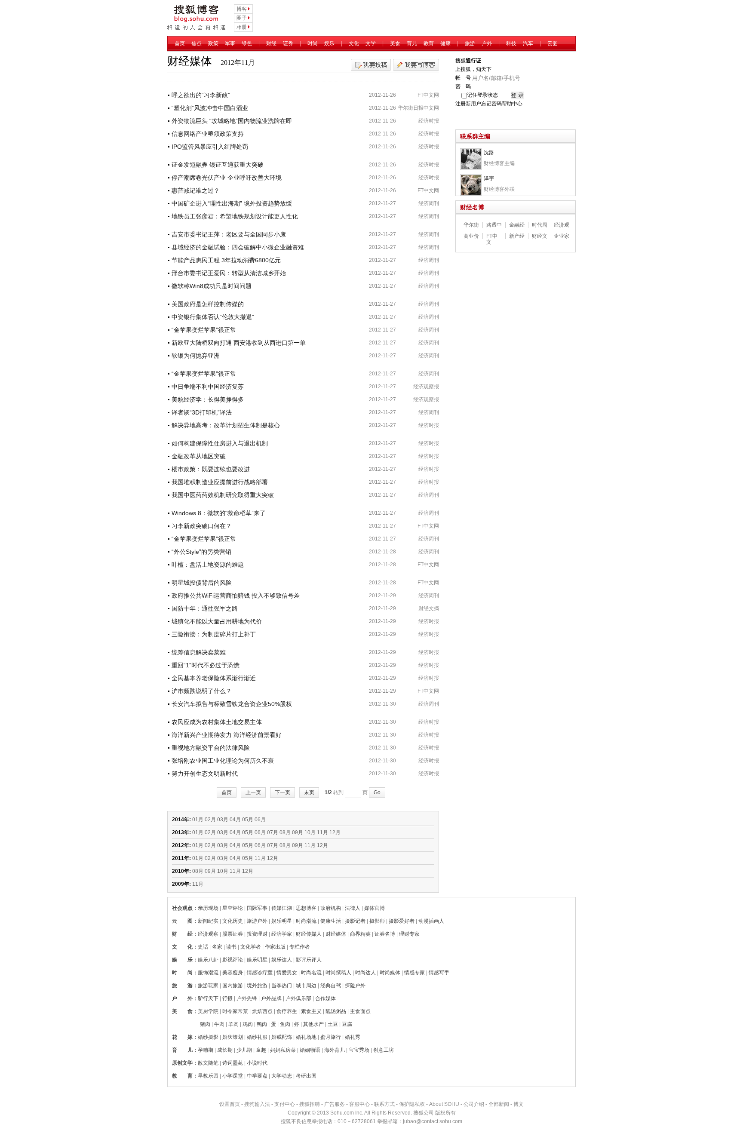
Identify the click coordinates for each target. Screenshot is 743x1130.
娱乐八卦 (208, 960)
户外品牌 (271, 998)
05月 (247, 820)
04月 (235, 820)
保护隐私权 (412, 1104)
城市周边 (306, 986)
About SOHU (444, 1104)
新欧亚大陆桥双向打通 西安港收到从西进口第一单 (239, 342)
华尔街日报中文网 (418, 108)
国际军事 (257, 908)
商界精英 (360, 934)
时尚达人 (365, 973)
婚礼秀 (352, 1037)
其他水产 (313, 1024)
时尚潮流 (306, 921)
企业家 (561, 236)
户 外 (182, 998)
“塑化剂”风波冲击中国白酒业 (210, 107)
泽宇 (489, 178)
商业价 (471, 236)
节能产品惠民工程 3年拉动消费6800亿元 (226, 260)
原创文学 (182, 1063)
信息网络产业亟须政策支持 (208, 133)
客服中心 (359, 1104)
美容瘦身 (232, 973)
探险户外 (355, 986)
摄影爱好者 (401, 921)
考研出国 (306, 1076)
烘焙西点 (262, 1011)
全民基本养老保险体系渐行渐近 (214, 678)
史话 (203, 947)
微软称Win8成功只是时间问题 (212, 285)
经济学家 (281, 934)
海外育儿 (334, 1050)
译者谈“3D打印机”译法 (202, 412)
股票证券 (232, 934)
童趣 (261, 1050)
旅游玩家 (208, 986)
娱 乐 (182, 960)
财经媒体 (335, 934)
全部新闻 (498, 1104)
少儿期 (244, 1050)
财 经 (182, 934)
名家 (217, 947)
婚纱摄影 (208, 1037)
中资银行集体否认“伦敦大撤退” (213, 316)
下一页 (282, 792)
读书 (231, 947)
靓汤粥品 (335, 1011)
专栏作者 (299, 947)
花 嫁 (182, 1037)
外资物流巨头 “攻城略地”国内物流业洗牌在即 (232, 120)
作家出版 (275, 947)
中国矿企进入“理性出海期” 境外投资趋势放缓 (232, 203)
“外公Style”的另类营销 (201, 551)
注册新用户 (468, 104)
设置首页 (229, 1104)
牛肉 (219, 1024)
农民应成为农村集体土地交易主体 (217, 722)
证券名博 (385, 934)
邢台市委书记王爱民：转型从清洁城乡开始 (229, 273)
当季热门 (281, 986)
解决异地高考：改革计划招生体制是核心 (226, 425)
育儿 (412, 43)
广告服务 (334, 1104)
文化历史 (232, 921)
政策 (213, 43)
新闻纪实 (208, 921)
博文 (518, 1104)
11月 (322, 832)
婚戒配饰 (281, 1037)
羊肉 (233, 1024)
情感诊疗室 (260, 973)
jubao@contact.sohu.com (432, 1121)
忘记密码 (491, 104)
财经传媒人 (309, 934)
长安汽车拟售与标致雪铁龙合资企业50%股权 (232, 703)
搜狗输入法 (257, 1104)
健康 (445, 43)
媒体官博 (374, 908)
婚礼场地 (306, 1037)
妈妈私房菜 (283, 1050)
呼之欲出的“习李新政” (201, 95)
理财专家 (409, 934)
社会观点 (182, 908)
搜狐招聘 (309, 1104)
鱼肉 (285, 1024)
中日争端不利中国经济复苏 (208, 386)
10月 (310, 832)
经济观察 (208, 934)
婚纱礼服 (257, 1037)
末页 (309, 792)
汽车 (528, 43)
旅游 (470, 43)
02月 (210, 820)
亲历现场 (208, 908)
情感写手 (439, 973)
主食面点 (360, 1011)
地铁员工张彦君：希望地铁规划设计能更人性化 (235, 216)
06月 (260, 820)
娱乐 (329, 43)
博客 (241, 9)
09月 (297, 832)
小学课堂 (232, 1076)
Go (377, 792)
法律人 (352, 908)
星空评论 (232, 908)
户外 (487, 43)
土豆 (333, 1024)
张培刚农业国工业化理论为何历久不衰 (223, 760)
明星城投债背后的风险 (202, 582)
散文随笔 (208, 1063)
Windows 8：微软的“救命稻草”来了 (219, 513)
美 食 (182, 1011)
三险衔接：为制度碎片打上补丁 (214, 634)
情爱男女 (286, 973)
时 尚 (182, 973)
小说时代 (257, 1063)
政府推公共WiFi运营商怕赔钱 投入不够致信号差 (236, 595)
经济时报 (428, 121)
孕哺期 (205, 1050)
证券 (288, 43)
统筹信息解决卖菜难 (199, 652)
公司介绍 (474, 1104)
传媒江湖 (281, 908)
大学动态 (281, 1076)
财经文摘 (428, 608)
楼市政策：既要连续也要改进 (211, 469)
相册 (241, 27)
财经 (271, 43)
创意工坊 (383, 1050)
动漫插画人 (431, 921)
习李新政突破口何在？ (202, 525)
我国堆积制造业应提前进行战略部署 (220, 482)
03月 (222, 820)
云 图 (182, 921)
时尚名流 (311, 973)
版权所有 (445, 1113)
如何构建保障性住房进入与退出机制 (220, 443)
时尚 (312, 43)
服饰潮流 (208, 973)
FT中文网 (428, 95)
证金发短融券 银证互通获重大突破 (218, 164)
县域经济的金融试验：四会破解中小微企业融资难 (238, 247)
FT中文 (491, 236)
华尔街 (471, 225)
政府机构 (330, 908)
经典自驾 (330, 986)
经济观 (561, 225)
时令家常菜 (235, 1011)
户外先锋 (246, 998)
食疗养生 (286, 1011)
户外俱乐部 (298, 998)
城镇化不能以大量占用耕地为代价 (217, 621)
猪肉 (205, 1024)
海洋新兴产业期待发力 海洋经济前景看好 (227, 734)
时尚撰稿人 (338, 973)
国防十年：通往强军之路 (205, 608)
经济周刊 (428, 203)
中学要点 (257, 1076)
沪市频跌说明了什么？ (202, 691)
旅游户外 (257, 921)
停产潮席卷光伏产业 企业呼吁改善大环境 (227, 177)
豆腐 (347, 1024)
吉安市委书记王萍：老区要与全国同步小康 (229, 234)
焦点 (196, 43)
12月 (335, 832)
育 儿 (182, 1050)
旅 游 (182, 986)
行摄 (227, 998)
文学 (370, 43)
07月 (272, 832)
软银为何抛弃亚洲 (196, 355)
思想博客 (306, 908)
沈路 (489, 153)
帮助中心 (512, 104)
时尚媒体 (390, 973)
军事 (230, 43)
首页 (180, 43)
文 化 (182, 947)
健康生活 (330, 921)
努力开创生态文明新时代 (205, 773)
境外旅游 (257, 986)
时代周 (539, 225)
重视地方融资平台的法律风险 (211, 747)
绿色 (247, 43)
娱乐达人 (281, 960)
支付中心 (284, 1104)
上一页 (253, 792)
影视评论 (232, 960)
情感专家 (414, 973)
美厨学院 (208, 1011)
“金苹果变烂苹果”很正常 (204, 329)
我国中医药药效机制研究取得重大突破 (223, 494)
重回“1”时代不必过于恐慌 (205, 665)
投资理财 (257, 934)
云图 (552, 43)
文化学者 (250, 947)
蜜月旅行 (330, 1037)
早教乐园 (208, 1076)
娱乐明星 (281, 921)
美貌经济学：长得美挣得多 (208, 399)
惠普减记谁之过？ (196, 190)
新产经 (517, 236)
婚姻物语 (310, 1050)
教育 (429, 43)
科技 (511, 43)
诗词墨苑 (232, 1063)
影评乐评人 (309, 960)
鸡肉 (248, 1024)
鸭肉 (262, 1024)
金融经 (517, 225)
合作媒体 (325, 998)
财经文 (539, 236)
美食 (395, 43)
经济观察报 (426, 387)
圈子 (241, 18)
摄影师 (377, 921)
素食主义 (311, 1011)
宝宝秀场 (359, 1050)
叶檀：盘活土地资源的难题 (208, 564)
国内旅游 (232, 986)
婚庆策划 (232, 1037)
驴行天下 (208, 998)
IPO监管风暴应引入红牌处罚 (210, 146)
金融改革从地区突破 (199, 456)
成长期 (225, 1050)
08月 (285, 832)
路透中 (494, 225)
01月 (197, 820)
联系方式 (384, 1104)
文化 (354, 43)
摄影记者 (355, 921)
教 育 (182, 1076)
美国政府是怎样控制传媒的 (208, 304)
